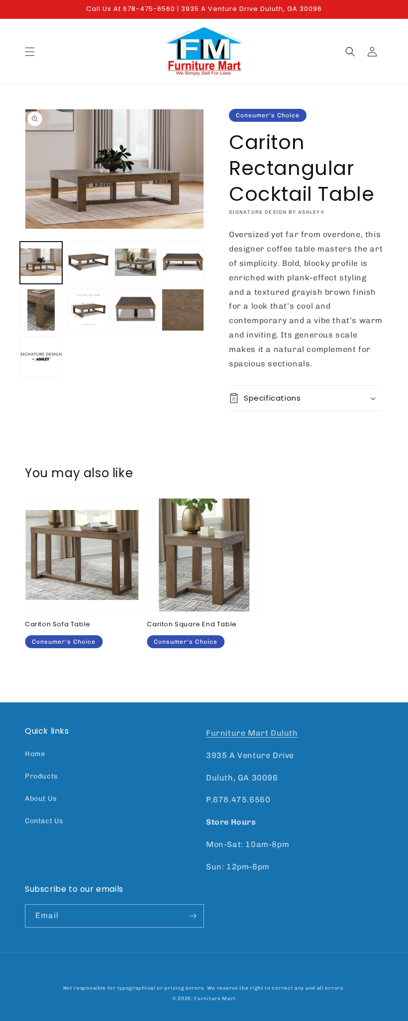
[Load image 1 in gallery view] (41, 263)
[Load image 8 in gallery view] (183, 310)
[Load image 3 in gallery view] (135, 263)
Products (41, 776)
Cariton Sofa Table (58, 624)
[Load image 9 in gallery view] (41, 357)
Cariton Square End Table (191, 624)
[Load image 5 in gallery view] (41, 310)
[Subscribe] (193, 916)
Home (35, 754)
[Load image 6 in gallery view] (88, 310)
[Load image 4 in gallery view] (183, 263)
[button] (30, 52)
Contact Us (44, 821)
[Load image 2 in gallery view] (88, 263)
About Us (41, 798)
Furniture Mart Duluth (252, 733)
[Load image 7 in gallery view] (135, 310)
